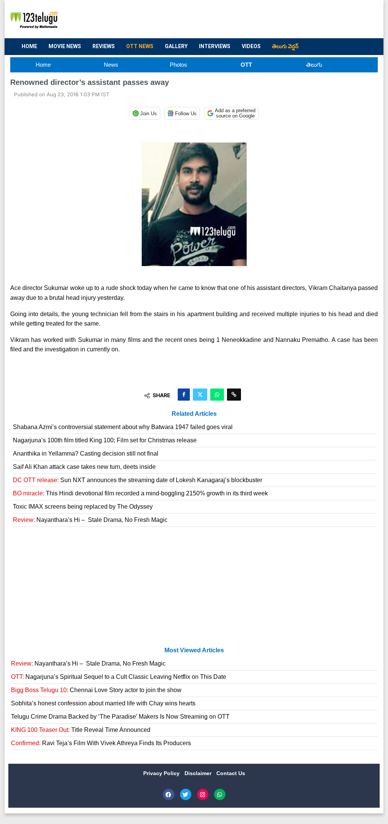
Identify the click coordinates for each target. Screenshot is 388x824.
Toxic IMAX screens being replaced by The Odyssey (83, 506)
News (111, 64)
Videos (251, 46)
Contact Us (230, 773)
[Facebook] (168, 794)
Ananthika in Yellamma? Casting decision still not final (85, 453)
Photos (178, 64)
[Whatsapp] (219, 794)
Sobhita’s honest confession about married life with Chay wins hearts (103, 703)
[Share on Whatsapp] (217, 395)
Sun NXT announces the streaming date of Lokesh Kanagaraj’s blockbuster (137, 480)
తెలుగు (314, 64)
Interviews (214, 46)
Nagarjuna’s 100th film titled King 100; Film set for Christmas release (105, 440)
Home (29, 46)
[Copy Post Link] (234, 395)
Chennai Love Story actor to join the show (96, 690)
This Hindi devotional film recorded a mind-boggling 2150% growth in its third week (140, 493)
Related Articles (194, 413)
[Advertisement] (234, 19)
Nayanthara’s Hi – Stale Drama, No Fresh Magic (90, 520)
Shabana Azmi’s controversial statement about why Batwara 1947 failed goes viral (123, 427)
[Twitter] (185, 794)
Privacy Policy (162, 773)
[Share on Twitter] (200, 395)
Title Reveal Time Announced (80, 730)
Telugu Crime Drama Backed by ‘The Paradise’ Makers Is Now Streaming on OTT (120, 716)
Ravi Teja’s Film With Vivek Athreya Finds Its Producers (101, 743)
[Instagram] (202, 794)
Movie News (64, 46)
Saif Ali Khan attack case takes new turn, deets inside (84, 467)
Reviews (103, 46)
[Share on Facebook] (184, 395)
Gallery (176, 46)
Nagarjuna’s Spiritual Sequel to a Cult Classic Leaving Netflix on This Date (118, 677)
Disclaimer (199, 773)
